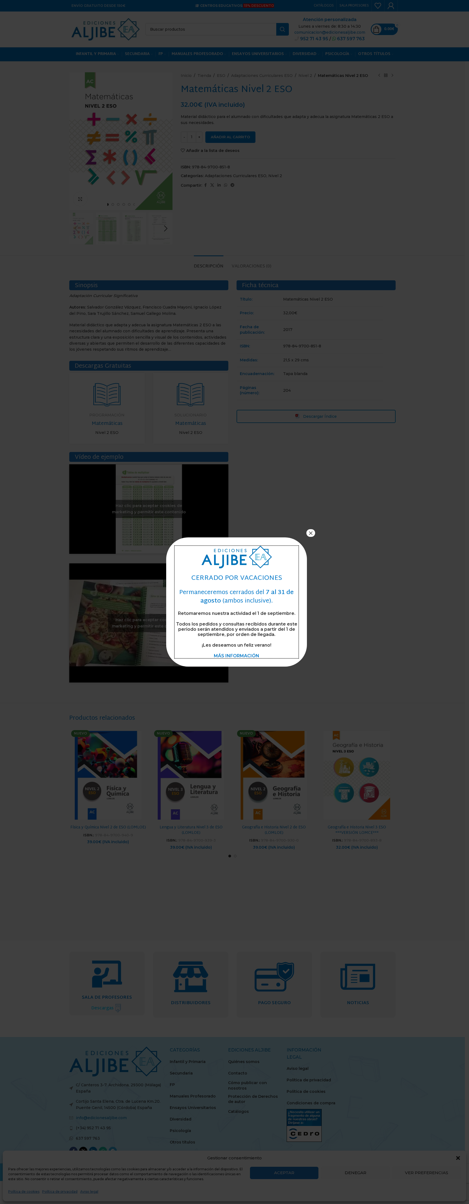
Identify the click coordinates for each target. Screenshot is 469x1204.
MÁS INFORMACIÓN (236, 655)
